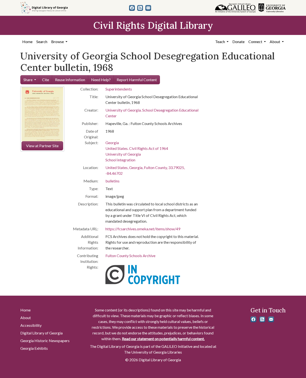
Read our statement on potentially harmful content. (163, 338)
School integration (120, 160)
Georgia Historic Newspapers (45, 340)
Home (27, 41)
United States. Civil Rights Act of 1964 (136, 148)
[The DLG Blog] (140, 8)
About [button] (275, 41)
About (25, 317)
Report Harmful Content (137, 79)
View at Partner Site (42, 145)
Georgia (112, 142)
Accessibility (31, 325)
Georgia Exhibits (34, 348)
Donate (238, 41)
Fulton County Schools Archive (130, 255)
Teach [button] (220, 41)
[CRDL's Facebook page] (132, 8)
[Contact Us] (148, 8)
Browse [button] (58, 41)
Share (28, 79)
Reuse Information (70, 79)
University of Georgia (123, 154)
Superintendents (118, 89)
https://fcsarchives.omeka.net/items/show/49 (142, 228)
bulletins (112, 181)
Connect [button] (255, 41)
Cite (45, 79)
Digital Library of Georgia (41, 333)
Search (41, 41)
